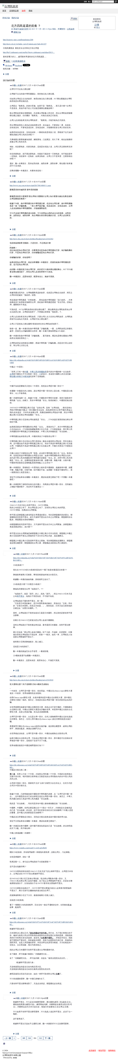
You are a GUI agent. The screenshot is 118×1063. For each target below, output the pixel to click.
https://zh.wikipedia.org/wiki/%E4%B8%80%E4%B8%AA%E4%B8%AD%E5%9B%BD (41, 361)
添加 (75, 18)
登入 (89, 1)
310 (29, 1038)
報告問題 (102, 1050)
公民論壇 (70, 29)
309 (23, 1038)
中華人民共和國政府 (38, 371)
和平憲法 (20, 596)
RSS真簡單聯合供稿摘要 (4, 1044)
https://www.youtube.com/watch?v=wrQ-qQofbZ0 (28, 848)
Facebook (18, 65)
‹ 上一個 (7, 1038)
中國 (26, 371)
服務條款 (112, 1050)
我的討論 (15, 17)
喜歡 (8, 61)
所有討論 (6, 17)
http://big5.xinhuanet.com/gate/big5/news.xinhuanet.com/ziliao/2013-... (29, 52)
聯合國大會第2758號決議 (20, 376)
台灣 (11, 374)
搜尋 (116, 1)
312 (40, 1038)
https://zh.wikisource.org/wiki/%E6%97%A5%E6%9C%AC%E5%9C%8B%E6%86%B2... (41, 923)
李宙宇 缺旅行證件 (21, 29)
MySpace (8, 65)
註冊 (85, 1)
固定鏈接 (11, 85)
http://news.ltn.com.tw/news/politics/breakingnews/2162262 (31, 239)
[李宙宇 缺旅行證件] (6, 30)
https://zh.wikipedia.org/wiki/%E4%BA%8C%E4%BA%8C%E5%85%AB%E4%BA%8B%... (43, 559)
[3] (40, 374)
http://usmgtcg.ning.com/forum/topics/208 (18, 39)
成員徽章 (92, 1050)
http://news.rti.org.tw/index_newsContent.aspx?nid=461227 (24, 44)
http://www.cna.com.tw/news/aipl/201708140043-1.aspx (30, 185)
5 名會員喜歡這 (18, 61)
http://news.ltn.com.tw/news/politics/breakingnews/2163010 (31, 680)
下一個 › (48, 1038)
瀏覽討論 (17, 32)
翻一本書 (17, 85)
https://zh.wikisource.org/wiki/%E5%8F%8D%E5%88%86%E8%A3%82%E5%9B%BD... (41, 766)
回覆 (6, 74)
